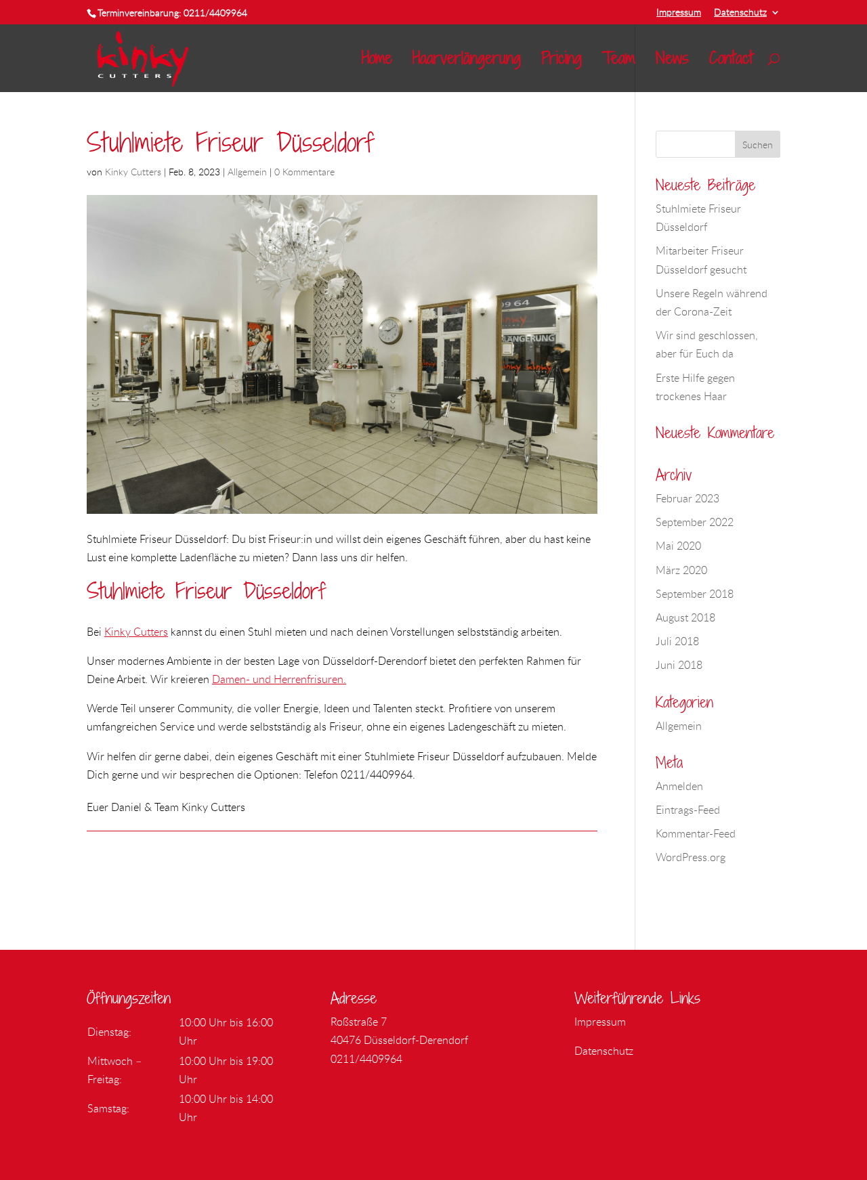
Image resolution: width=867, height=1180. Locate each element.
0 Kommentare (304, 171)
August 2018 (685, 617)
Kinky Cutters (133, 171)
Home (377, 61)
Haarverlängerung (467, 61)
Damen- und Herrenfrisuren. (279, 679)
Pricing (561, 61)
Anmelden (679, 786)
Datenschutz (740, 12)
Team (618, 61)
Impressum (678, 12)
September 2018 (695, 593)
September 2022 (695, 522)
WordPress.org (690, 857)
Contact (731, 61)
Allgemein (247, 171)
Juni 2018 (679, 664)
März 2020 (681, 570)
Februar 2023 (687, 498)
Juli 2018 (677, 641)
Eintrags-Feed (688, 809)
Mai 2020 (678, 545)
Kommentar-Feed (696, 833)
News (672, 61)
